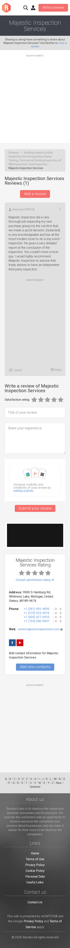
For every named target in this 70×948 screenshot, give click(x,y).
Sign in (33, 7)
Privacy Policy (35, 865)
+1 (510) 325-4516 (36, 613)
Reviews (14, 152)
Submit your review (35, 508)
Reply (58, 369)
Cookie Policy (35, 871)
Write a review (53, 7)
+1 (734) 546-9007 (36, 621)
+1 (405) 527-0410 (36, 617)
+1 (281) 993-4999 (36, 609)
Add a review (35, 193)
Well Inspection (18, 164)
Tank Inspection (37, 164)
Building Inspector (35, 152)
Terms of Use (35, 859)
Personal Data (35, 876)
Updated (35, 786)
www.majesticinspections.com (38, 629)
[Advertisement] (35, 96)
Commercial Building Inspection (38, 160)
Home (35, 853)
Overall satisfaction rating (35, 580)
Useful (18, 370)
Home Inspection (32, 156)
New (59, 782)
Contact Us (35, 902)
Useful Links (35, 882)
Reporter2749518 (23, 209)
